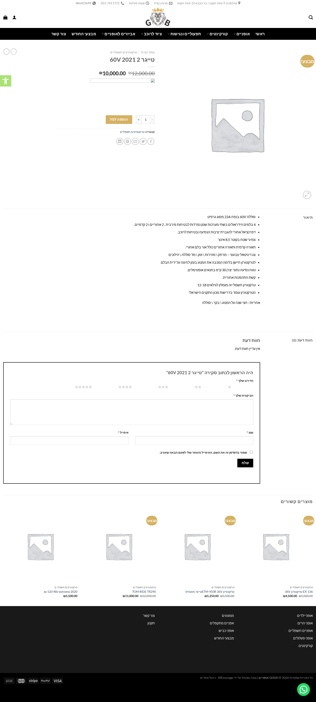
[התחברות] (14, 17)
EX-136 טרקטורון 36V (299, 591)
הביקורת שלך (243, 395)
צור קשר (58, 34)
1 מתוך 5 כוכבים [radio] (243, 387)
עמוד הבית (148, 52)
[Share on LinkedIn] (119, 141)
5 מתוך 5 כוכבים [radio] (104, 387)
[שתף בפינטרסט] (127, 141)
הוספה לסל (119, 119)
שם (250, 432)
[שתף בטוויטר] (143, 141)
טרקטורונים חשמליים (123, 52)
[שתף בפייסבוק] (150, 141)
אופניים (243, 34)
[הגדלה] (307, 195)
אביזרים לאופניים (119, 34)
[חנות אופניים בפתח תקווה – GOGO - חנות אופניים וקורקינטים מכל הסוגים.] (158, 17)
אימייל (123, 432)
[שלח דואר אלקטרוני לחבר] (135, 141)
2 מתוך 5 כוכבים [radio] (213, 387)
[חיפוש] (311, 17)
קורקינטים (219, 34)
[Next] (3, 557)
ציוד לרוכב (153, 34)
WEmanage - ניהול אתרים (216, 677)
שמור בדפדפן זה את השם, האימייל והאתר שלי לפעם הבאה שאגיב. (203, 452)
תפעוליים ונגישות (185, 34)
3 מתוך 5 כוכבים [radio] (180, 387)
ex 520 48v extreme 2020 (60, 591)
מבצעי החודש (84, 34)
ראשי (260, 34)
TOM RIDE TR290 (144, 591)
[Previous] (312, 557)
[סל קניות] (5, 17)
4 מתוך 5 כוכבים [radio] (144, 387)
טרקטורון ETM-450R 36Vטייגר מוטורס (210, 591)
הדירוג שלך (244, 380)
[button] (5, 80)
